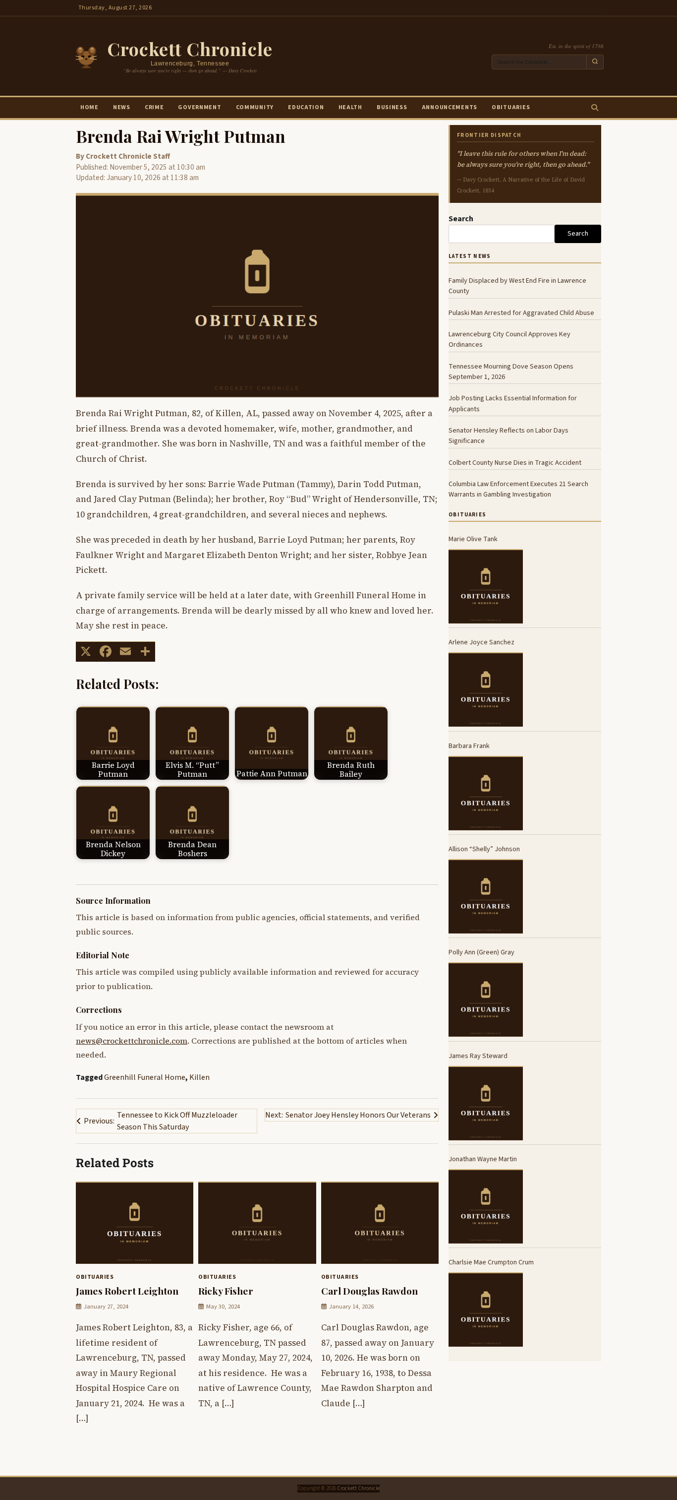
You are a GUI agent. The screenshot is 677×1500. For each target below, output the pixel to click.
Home (89, 107)
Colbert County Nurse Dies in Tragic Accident (515, 462)
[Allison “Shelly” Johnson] (486, 896)
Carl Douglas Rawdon (369, 1290)
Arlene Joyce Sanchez (481, 642)
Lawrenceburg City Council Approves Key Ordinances (509, 339)
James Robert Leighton (127, 1290)
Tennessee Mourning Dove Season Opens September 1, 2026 (511, 371)
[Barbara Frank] (486, 793)
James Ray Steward (478, 1055)
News (121, 107)
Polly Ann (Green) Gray (481, 952)
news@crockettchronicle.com (131, 1041)
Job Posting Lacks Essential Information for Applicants (513, 403)
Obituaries (511, 107)
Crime (154, 107)
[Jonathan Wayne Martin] (486, 1206)
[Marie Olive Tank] (486, 586)
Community (255, 107)
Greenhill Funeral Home (144, 1077)
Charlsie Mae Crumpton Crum (491, 1262)
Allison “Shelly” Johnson (484, 849)
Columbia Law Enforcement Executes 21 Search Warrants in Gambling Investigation (518, 489)
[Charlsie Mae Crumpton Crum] (486, 1309)
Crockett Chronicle (190, 49)
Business (392, 107)
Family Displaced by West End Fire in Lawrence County (517, 285)
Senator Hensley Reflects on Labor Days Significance (508, 435)
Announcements (449, 107)
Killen (199, 1077)
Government (199, 107)
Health (350, 107)
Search (461, 218)
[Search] (594, 107)
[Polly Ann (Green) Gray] (486, 999)
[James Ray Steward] (486, 1103)
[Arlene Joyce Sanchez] (486, 689)
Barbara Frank (469, 745)
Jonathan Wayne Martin (483, 1159)
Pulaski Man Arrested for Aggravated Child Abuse (521, 312)
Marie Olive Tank (473, 539)
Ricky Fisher (225, 1290)
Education (306, 107)
